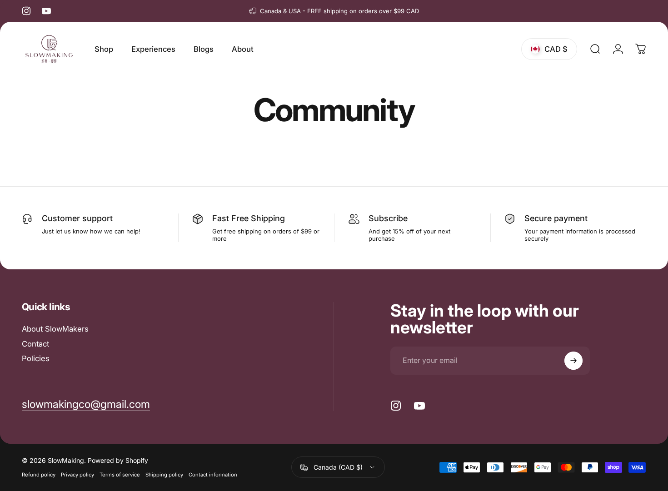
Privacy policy (77, 475)
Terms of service (120, 475)
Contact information (213, 475)
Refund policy (38, 475)
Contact (35, 343)
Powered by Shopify (118, 461)
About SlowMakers (55, 328)
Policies (36, 358)
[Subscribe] (573, 361)
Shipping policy (164, 475)
